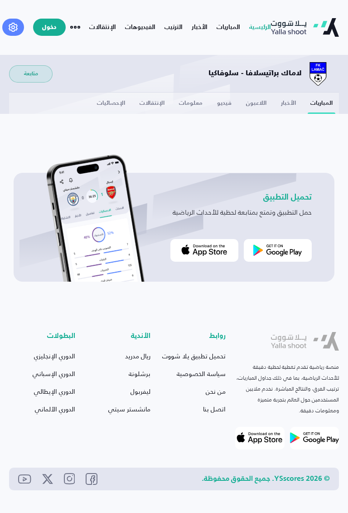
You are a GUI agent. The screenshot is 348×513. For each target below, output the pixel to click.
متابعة (31, 74)
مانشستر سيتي (129, 409)
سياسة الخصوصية (201, 373)
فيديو (224, 103)
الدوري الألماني (55, 409)
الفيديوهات (140, 27)
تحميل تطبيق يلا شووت (194, 356)
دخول (49, 27)
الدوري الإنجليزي (54, 356)
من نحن (216, 391)
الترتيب (173, 27)
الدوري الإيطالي (54, 391)
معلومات (191, 103)
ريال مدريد (137, 356)
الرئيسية (260, 27)
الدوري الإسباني (54, 373)
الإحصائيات (111, 103)
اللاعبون (256, 103)
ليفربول (140, 391)
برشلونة (139, 373)
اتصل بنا (214, 409)
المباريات (228, 27)
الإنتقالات (102, 27)
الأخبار (200, 27)
